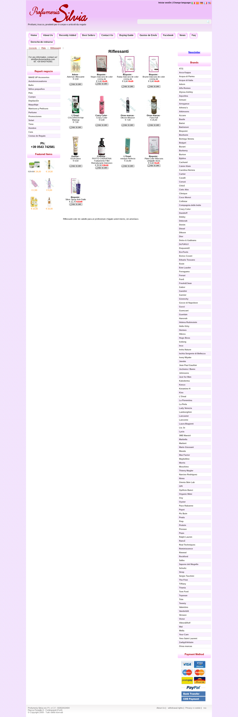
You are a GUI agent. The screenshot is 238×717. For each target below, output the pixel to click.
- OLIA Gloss (75, 157)
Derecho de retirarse (42, 42)
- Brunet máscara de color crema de (154, 76)
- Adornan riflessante (75, 75)
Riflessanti (55, 48)
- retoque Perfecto (127, 157)
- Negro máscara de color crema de (102, 76)
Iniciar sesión (164, 2)
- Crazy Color (101, 116)
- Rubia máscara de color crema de (128, 76)
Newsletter (194, 52)
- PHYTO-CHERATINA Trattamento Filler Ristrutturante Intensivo (101, 159)
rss (204, 708)
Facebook (168, 35)
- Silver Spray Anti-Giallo (75, 198)
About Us (48, 35)
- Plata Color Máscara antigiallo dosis (154, 158)
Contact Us (107, 35)
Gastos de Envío (148, 35)
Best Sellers (88, 35)
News (183, 35)
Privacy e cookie (193, 708)
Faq (194, 35)
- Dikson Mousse (128, 116)
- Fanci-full (154, 116)
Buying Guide (126, 35)
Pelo (43, 48)
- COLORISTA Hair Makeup (76, 117)
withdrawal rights (175, 708)
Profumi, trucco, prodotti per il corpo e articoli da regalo (57, 24)
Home (34, 35)
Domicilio (33, 48)
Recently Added (67, 35)
